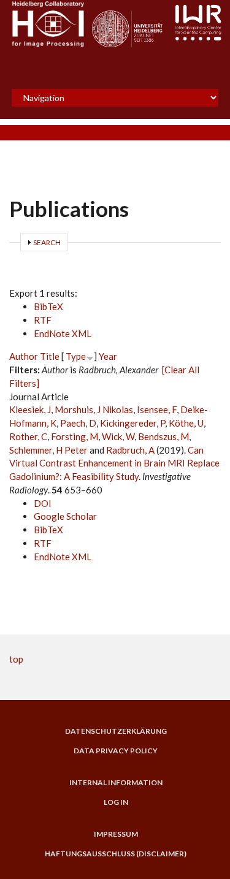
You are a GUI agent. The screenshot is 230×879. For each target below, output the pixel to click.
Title (49, 356)
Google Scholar (65, 516)
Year (108, 356)
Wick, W (118, 436)
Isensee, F (157, 409)
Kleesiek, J (30, 409)
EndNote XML (62, 333)
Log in (116, 802)
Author (23, 356)
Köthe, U (186, 422)
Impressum (116, 834)
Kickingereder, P (132, 422)
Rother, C (28, 436)
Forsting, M (74, 436)
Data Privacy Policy (116, 751)
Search (47, 242)
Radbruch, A (130, 449)
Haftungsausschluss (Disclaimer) (115, 854)
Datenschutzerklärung (116, 731)
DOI (43, 503)
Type (76, 356)
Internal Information (116, 782)
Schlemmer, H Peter (48, 449)
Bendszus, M (163, 436)
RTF (43, 319)
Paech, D (78, 422)
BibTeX (48, 306)
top (16, 658)
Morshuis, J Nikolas (94, 409)
